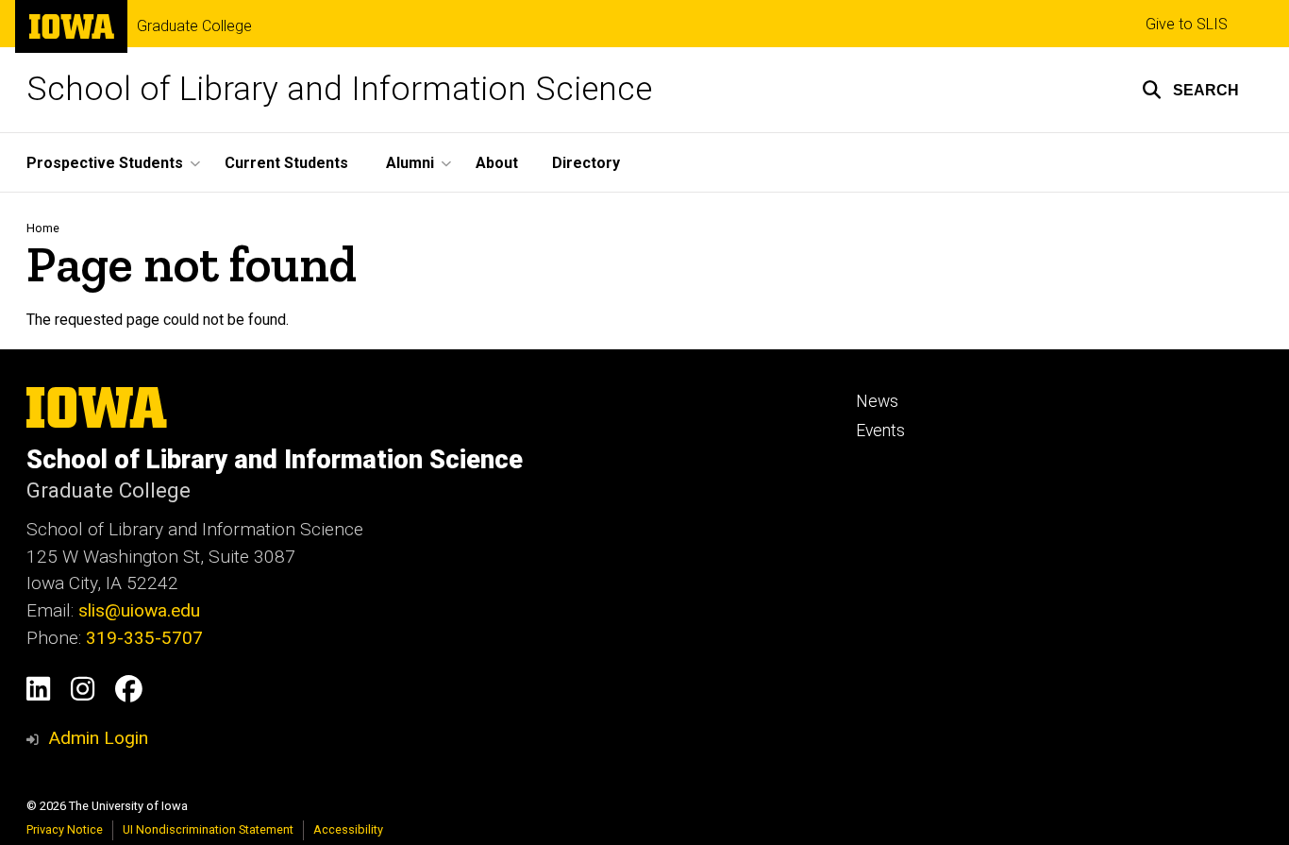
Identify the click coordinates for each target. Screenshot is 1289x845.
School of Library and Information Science (339, 89)
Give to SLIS (1187, 24)
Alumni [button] (410, 163)
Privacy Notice (64, 829)
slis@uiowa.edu (139, 610)
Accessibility (348, 829)
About (497, 163)
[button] (1190, 89)
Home (42, 228)
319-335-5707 (144, 638)
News (877, 401)
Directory (586, 163)
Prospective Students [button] (104, 163)
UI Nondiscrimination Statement (208, 829)
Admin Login (98, 738)
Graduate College (194, 26)
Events (880, 430)
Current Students (286, 163)
